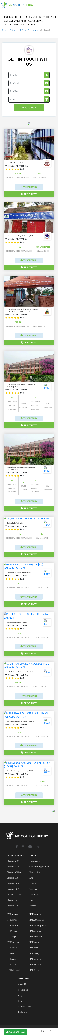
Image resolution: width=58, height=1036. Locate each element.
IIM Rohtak (34, 970)
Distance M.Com (14, 872)
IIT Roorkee (12, 920)
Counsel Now (17, 1031)
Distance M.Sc (13, 906)
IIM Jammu (34, 948)
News (20, 1001)
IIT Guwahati (13, 925)
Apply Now (30, 194)
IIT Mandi (11, 964)
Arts (31, 878)
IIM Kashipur (35, 953)
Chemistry (32, 30)
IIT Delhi (11, 953)
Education (33, 894)
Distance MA (12, 878)
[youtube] (30, 847)
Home (4, 30)
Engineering (34, 872)
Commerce (34, 889)
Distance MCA (13, 866)
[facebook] (17, 847)
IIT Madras (12, 931)
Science (13, 30)
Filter (41, 1031)
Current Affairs (24, 1006)
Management (35, 861)
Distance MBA (13, 861)
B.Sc (22, 30)
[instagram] (23, 847)
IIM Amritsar (35, 931)
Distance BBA (13, 883)
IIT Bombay (12, 948)
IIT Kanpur (12, 959)
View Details (30, 187)
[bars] (55, 6)
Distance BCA (13, 889)
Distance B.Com (14, 894)
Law (31, 900)
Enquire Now (29, 107)
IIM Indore (34, 942)
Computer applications (39, 866)
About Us (22, 984)
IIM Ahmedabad (36, 920)
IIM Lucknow (35, 959)
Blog (20, 995)
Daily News (23, 1012)
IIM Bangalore (35, 936)
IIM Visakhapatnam (38, 925)
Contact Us (23, 990)
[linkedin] (37, 847)
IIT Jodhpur (12, 936)
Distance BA (12, 900)
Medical (32, 906)
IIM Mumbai (35, 964)
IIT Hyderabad (13, 970)
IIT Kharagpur (13, 942)
